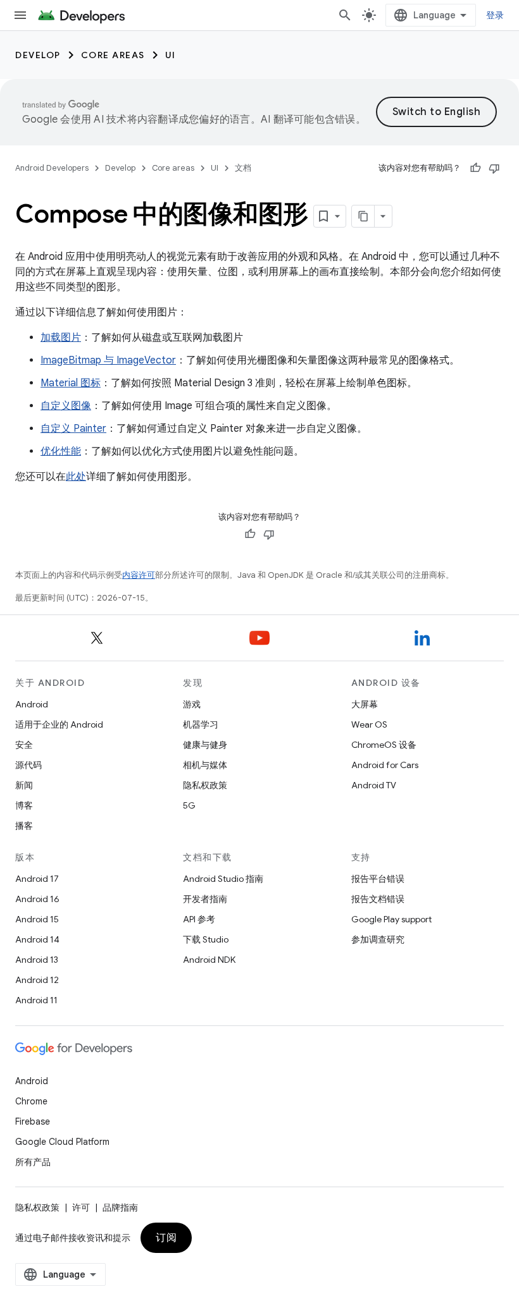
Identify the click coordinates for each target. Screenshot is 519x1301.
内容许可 (138, 575)
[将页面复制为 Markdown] (363, 216)
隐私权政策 (205, 785)
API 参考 (199, 919)
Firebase (32, 1121)
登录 (495, 15)
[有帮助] (475, 168)
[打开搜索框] (345, 15)
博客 (24, 805)
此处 (76, 476)
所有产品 (33, 1162)
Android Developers (52, 167)
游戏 (192, 704)
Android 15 (37, 919)
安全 (24, 744)
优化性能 (61, 451)
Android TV (373, 785)
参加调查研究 (377, 939)
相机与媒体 (205, 765)
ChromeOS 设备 (383, 744)
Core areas (113, 55)
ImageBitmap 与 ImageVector (108, 360)
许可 (81, 1207)
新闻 (24, 785)
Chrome (31, 1101)
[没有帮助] (494, 168)
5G (189, 805)
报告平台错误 (377, 878)
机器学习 (200, 724)
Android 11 (36, 1000)
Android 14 (37, 939)
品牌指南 (120, 1207)
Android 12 (37, 980)
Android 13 (36, 959)
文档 (243, 167)
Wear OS (369, 724)
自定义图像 (66, 406)
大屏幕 (364, 704)
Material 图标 (71, 383)
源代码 (28, 765)
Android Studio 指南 (223, 878)
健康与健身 (205, 744)
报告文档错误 (377, 899)
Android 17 (37, 878)
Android (31, 704)
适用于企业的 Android (59, 724)
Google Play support (391, 919)
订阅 (166, 1237)
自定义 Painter (73, 428)
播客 (24, 825)
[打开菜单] (20, 15)
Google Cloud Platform (62, 1141)
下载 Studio (205, 939)
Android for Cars (384, 765)
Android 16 (37, 899)
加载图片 (61, 337)
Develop (38, 55)
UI (170, 55)
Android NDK (209, 959)
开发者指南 (205, 899)
